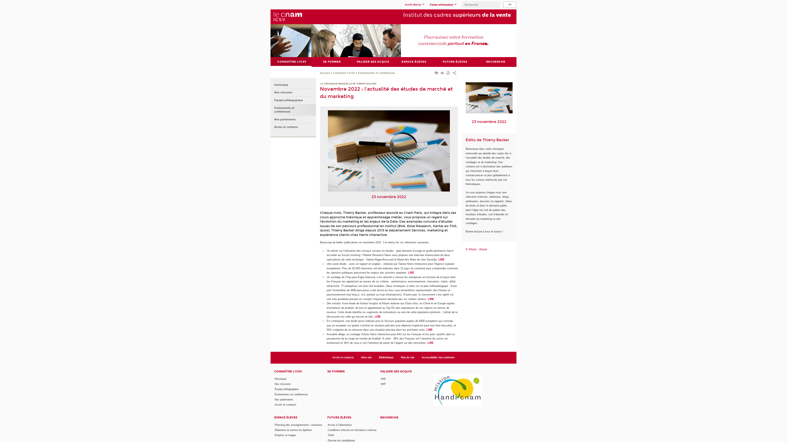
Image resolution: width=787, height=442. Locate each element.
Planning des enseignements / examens (298, 424)
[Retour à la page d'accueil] (287, 16)
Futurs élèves (339, 417)
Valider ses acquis (396, 371)
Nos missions (283, 92)
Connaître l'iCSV (344, 73)
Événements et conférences (376, 73)
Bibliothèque (386, 357)
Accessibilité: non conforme (438, 357)
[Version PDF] (448, 73)
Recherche (389, 417)
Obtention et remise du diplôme (293, 430)
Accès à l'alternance (340, 424)
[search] (481, 4)
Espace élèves (285, 417)
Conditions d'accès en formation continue (352, 430)
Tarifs (331, 435)
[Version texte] (442, 73)
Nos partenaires (285, 119)
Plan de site (407, 357)
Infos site (366, 357)
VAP (383, 384)
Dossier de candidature (341, 440)
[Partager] (454, 73)
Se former (336, 371)
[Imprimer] (436, 73)
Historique (281, 85)
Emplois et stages (285, 435)
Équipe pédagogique (288, 100)
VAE (383, 378)
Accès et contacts (286, 127)
